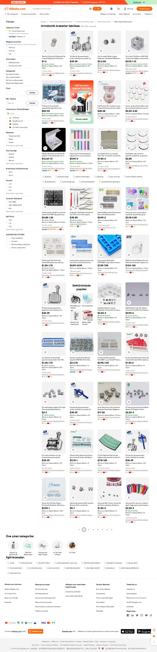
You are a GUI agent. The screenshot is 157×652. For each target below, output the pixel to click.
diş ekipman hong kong (114, 563)
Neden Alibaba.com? (12, 589)
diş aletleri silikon (44, 563)
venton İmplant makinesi (134, 177)
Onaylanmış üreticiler (73, 592)
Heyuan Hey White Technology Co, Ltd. (54, 168)
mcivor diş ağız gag (68, 182)
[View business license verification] (99, 648)
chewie (12, 563)
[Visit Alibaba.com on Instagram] (141, 615)
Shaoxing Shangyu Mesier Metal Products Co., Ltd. (137, 71)
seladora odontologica (82, 177)
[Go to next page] (112, 530)
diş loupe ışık (110, 568)
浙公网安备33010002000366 (116, 648)
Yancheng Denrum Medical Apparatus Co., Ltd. (54, 73)
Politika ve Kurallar (41, 611)
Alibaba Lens (17, 631)
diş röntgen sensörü (93, 568)
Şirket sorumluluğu (11, 598)
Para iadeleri (100, 602)
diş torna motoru (54, 568)
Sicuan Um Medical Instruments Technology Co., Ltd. (137, 166)
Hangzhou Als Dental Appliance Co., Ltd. (109, 168)
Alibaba (43, 22)
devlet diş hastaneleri (73, 568)
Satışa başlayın (132, 593)
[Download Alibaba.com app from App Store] (128, 631)
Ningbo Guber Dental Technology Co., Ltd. (82, 273)
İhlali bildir (99, 611)
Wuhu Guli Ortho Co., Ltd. (107, 227)
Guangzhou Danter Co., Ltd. (107, 116)
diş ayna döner (133, 563)
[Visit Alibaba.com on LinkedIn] (132, 615)
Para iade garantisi (41, 593)
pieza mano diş (115, 177)
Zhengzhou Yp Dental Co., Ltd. (52, 227)
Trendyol (103, 641)
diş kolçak (48, 177)
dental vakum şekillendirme (130, 568)
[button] (90, 8)
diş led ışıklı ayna (50, 182)
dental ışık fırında (26, 563)
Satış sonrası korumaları (43, 602)
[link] (154, 630)
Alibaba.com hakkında (13, 584)
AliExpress (45, 641)
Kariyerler (8, 602)
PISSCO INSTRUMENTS (78, 224)
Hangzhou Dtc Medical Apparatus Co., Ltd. (137, 270)
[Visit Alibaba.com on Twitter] (137, 615)
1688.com (54, 641)
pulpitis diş (99, 177)
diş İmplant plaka (63, 177)
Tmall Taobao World (67, 641)
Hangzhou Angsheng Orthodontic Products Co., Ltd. (82, 73)
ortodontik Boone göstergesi (110, 182)
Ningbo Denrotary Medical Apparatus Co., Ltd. (82, 168)
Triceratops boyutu (16, 568)
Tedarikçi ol (131, 589)
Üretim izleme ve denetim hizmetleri (48, 607)
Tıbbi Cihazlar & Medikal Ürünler (61, 22)
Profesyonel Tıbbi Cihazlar (84, 22)
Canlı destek (100, 593)
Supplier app (67, 631)
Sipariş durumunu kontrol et (136, 598)
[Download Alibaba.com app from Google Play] (144, 631)
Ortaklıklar (130, 607)
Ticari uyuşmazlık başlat (104, 598)
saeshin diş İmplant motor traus (67, 563)
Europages (112, 641)
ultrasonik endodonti (87, 182)
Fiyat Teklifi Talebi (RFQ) (74, 596)
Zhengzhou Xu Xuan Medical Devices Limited (54, 275)
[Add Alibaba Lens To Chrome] (35, 631)
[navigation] (22, 276)
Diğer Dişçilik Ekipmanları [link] (123, 22)
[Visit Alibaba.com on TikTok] (151, 615)
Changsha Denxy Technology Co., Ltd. (137, 224)
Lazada (78, 641)
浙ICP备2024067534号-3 (137, 648)
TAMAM (32, 93)
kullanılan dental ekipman (92, 563)
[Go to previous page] (79, 530)
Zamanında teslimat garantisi (45, 598)
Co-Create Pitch (10, 593)
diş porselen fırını (15, 573)
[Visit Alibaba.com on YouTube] (146, 615)
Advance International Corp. (108, 272)
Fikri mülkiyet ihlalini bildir (105, 607)
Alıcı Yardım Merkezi (103, 589)
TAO (96, 641)
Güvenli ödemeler (41, 589)
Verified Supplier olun (134, 602)
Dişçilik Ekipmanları (104, 22)
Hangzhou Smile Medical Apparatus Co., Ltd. (54, 121)
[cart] (119, 9)
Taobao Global (88, 641)
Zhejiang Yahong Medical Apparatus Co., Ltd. (109, 70)
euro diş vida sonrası (35, 568)
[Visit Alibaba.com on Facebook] (128, 615)
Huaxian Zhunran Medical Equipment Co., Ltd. (137, 119)
